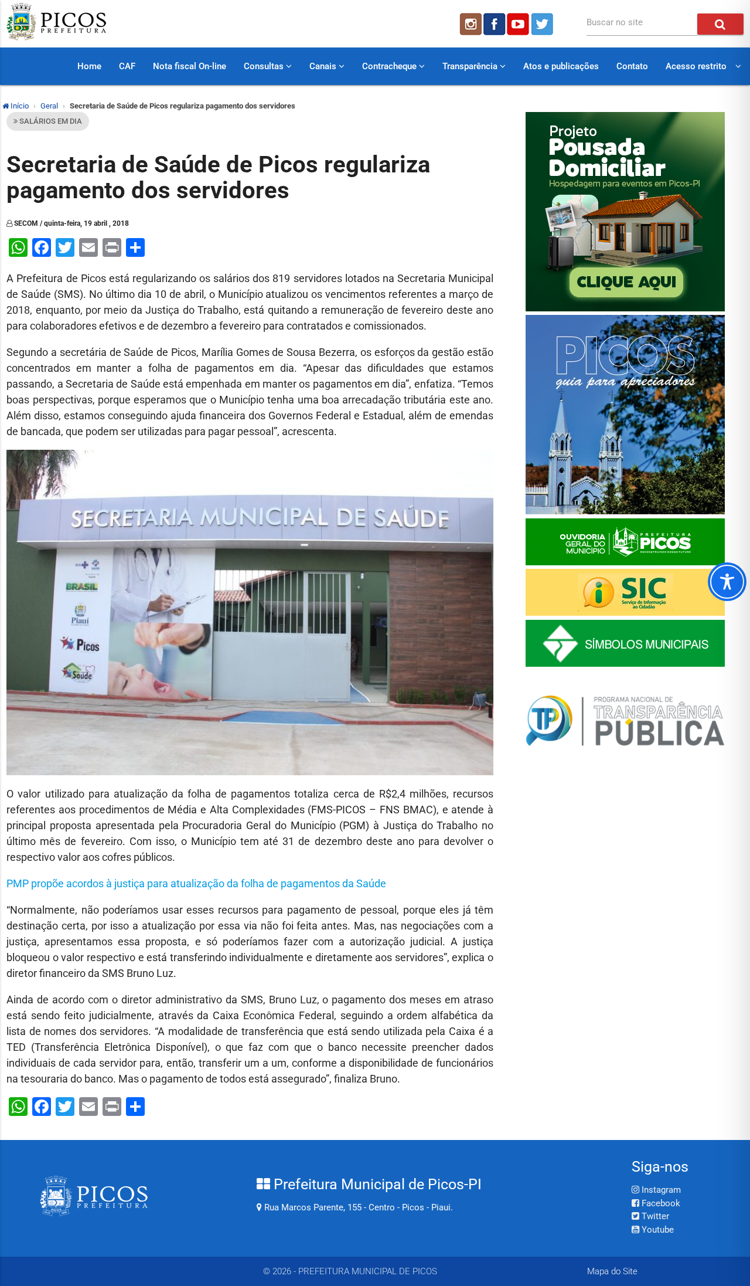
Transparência (471, 66)
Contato (632, 66)
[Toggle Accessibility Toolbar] (727, 582)
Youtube (656, 1229)
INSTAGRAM (470, 24)
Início (19, 105)
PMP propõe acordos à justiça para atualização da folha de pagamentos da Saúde (196, 883)
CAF (127, 66)
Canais (324, 66)
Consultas (265, 66)
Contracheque (390, 66)
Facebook (659, 1203)
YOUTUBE (519, 24)
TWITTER (543, 24)
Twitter (654, 1216)
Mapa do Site (612, 1271)
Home (89, 66)
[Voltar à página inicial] (56, 37)
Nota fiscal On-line (189, 66)
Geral (49, 105)
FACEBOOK (494, 24)
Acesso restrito (696, 66)
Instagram (660, 1190)
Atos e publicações (561, 66)
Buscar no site (615, 22)
